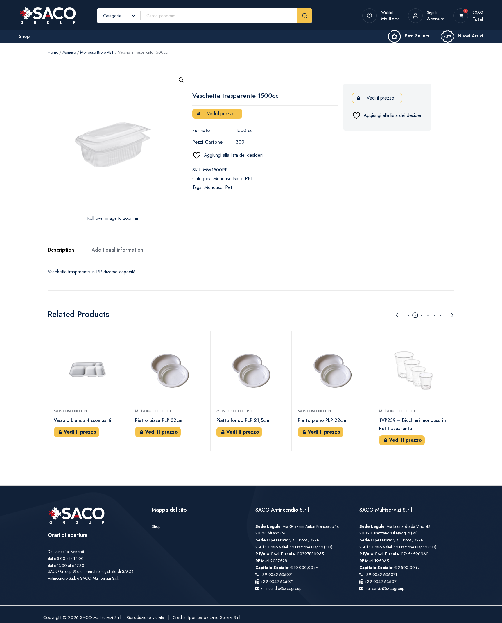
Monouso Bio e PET (97, 52)
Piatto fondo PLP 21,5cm (242, 420)
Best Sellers (417, 35)
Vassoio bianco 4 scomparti (82, 420)
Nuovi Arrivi (470, 35)
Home (53, 52)
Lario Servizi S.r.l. (225, 617)
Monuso (69, 52)
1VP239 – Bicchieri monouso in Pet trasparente (412, 424)
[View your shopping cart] (461, 15)
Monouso (213, 187)
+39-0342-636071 (380, 574)
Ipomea (195, 617)
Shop (24, 36)
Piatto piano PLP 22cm (322, 420)
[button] (181, 80)
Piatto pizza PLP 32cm (158, 420)
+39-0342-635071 (276, 574)
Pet (228, 187)
